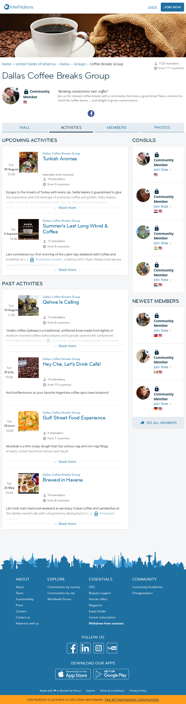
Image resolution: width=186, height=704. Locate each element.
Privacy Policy (138, 690)
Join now (172, 7)
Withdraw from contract (106, 623)
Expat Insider (97, 611)
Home (6, 64)
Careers (21, 611)
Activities (71, 127)
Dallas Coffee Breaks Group (61, 153)
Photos (162, 127)
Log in (152, 7)
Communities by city (61, 593)
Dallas (65, 64)
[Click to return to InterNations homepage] (19, 7)
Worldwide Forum (59, 599)
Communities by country (63, 587)
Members (116, 127)
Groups (80, 64)
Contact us (23, 617)
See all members (161, 422)
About (20, 587)
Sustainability (25, 599)
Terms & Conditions (112, 690)
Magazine (95, 605)
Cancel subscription (102, 617)
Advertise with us (27, 623)
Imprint (90, 690)
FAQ (91, 587)
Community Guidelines (147, 587)
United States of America (36, 64)
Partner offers (98, 599)
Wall (24, 127)
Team (19, 593)
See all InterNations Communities (132, 699)
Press (19, 605)
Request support (100, 593)
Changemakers (142, 593)
